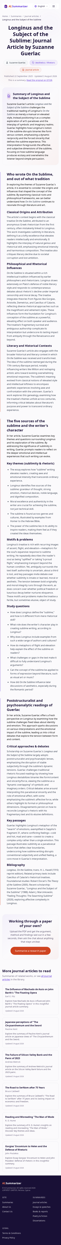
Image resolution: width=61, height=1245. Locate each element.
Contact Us (7, 1211)
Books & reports (40, 1211)
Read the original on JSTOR (39, 80)
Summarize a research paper (30, 950)
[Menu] (53, 6)
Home (5, 16)
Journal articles (32, 16)
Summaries (16, 16)
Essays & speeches (42, 1207)
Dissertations (39, 1220)
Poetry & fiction (40, 1216)
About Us (6, 1207)
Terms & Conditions (11, 1233)
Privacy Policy (8, 1237)
